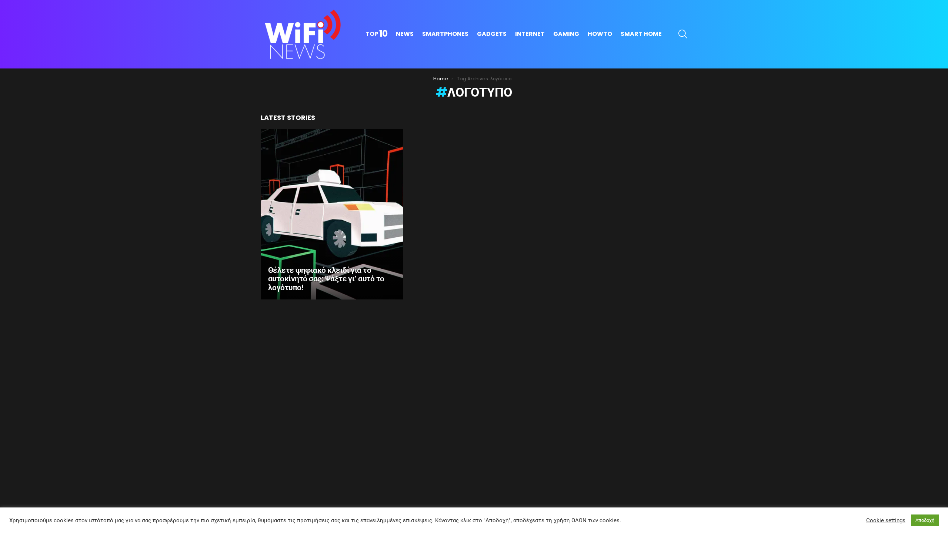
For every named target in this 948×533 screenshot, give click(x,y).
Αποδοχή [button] (924, 520)
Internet (530, 34)
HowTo (600, 34)
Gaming (566, 34)
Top (376, 34)
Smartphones (445, 34)
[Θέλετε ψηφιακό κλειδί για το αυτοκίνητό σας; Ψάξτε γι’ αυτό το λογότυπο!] (332, 214)
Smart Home (641, 34)
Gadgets (492, 34)
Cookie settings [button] (885, 520)
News (405, 34)
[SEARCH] (682, 34)
